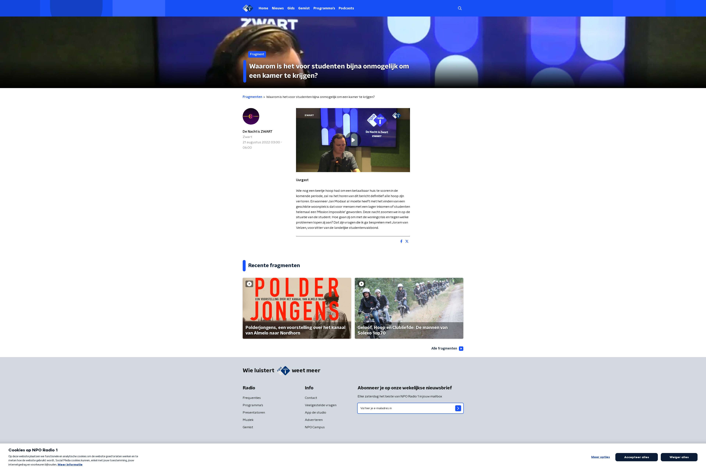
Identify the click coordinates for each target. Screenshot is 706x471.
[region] (353, 140)
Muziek (248, 420)
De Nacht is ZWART (257, 131)
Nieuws (278, 8)
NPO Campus (315, 427)
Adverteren (314, 420)
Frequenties (252, 398)
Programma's (324, 8)
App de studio (315, 412)
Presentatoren (254, 412)
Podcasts (346, 8)
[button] (459, 8)
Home (263, 8)
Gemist (304, 8)
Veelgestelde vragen (320, 405)
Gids (291, 8)
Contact (311, 398)
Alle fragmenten (444, 348)
